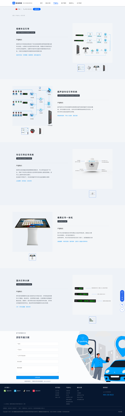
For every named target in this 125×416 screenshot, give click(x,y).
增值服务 (68, 404)
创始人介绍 (57, 397)
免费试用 (37, 9)
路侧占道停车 (69, 399)
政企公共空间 (80, 397)
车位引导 (68, 393)
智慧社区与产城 (80, 395)
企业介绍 (57, 390)
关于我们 (79, 3)
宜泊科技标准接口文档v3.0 (39, 408)
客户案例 (63, 3)
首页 (41, 3)
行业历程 (57, 393)
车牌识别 (68, 390)
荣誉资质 (57, 395)
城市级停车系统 (69, 401)
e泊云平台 (30, 408)
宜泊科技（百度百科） (12, 408)
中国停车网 (24, 408)
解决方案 (48, 3)
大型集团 (79, 393)
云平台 (67, 395)
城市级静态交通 (80, 399)
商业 (78, 390)
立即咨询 (37, 377)
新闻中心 (71, 3)
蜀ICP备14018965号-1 (33, 411)
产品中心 (55, 3)
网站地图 (120, 411)
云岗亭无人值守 (69, 397)
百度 (20, 408)
